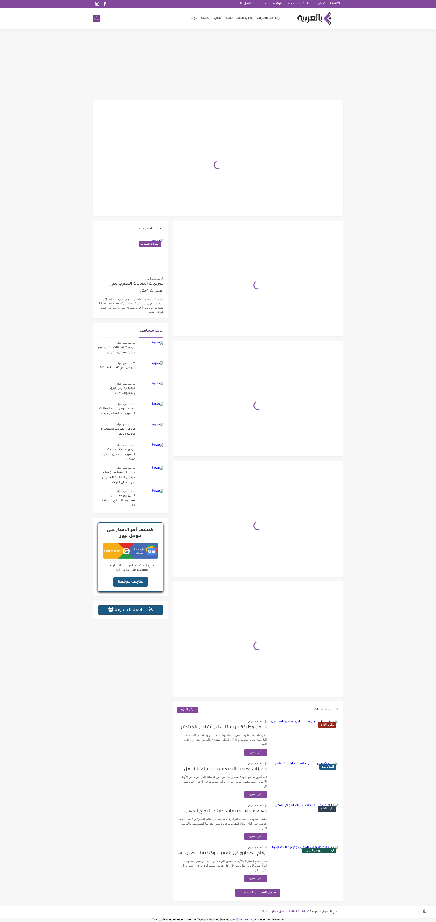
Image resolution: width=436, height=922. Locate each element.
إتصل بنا (245, 3)
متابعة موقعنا (131, 582)
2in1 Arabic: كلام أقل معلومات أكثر (283, 912)
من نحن (261, 3)
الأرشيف (277, 3)
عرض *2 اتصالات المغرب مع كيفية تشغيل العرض (116, 350)
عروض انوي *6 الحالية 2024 (117, 368)
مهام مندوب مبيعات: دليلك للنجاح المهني (225, 811)
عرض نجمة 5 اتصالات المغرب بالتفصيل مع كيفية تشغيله (117, 454)
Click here (242, 920)
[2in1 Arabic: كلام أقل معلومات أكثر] (314, 18)
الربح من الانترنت (269, 18)
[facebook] (104, 4)
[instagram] (97, 4)
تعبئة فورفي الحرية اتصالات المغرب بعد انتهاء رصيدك (117, 411)
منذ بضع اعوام (255, 721)
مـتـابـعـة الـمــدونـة (131, 610)
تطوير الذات (244, 18)
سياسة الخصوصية (300, 3)
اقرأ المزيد (255, 752)
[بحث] (96, 18)
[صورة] (151, 349)
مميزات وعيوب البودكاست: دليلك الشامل (225, 769)
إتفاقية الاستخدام (329, 3)
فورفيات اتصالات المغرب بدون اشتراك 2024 (136, 287)
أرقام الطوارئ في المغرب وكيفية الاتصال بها (222, 853)
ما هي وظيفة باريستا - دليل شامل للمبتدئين (223, 727)
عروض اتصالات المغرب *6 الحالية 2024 (118, 432)
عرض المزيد (188, 709)
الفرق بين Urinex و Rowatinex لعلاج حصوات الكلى (118, 501)
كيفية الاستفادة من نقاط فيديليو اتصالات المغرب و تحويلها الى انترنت (118, 478)
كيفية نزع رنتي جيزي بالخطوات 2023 (122, 391)
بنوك (194, 18)
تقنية (229, 18)
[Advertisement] (218, 65)
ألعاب (218, 18)
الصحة (206, 18)
